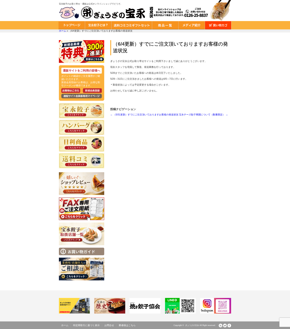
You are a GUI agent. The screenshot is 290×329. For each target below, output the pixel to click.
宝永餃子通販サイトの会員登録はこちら (92, 90)
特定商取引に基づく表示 (86, 325)
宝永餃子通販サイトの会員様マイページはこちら (81, 96)
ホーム (62, 31)
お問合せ (109, 325)
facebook (229, 325)
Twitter (225, 325)
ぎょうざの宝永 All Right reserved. (200, 325)
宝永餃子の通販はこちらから (70, 90)
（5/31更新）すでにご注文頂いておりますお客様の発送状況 (144, 114)
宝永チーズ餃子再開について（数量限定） (203, 114)
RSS (220, 325)
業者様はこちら (127, 325)
